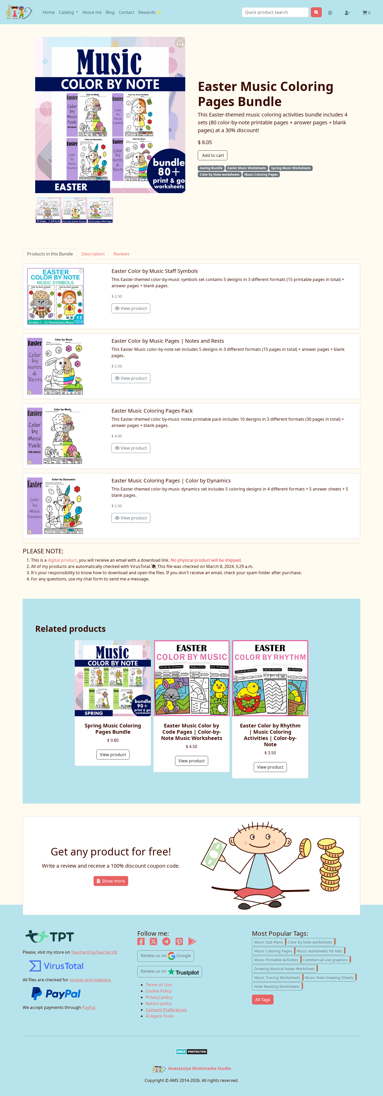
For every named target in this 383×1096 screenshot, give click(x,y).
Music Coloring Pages (274, 950)
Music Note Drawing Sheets (330, 977)
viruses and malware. (91, 980)
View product (133, 308)
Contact (126, 12)
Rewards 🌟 (150, 12)
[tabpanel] (191, 401)
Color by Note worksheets (311, 942)
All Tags (262, 999)
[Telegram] (166, 943)
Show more (113, 881)
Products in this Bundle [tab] (50, 254)
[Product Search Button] (316, 12)
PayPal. (89, 1007)
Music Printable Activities (277, 959)
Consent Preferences (166, 1010)
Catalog (67, 12)
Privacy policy (159, 997)
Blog (110, 12)
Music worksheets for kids (320, 950)
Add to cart (213, 155)
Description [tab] (93, 254)
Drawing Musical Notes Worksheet (285, 968)
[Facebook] (141, 943)
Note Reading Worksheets (278, 986)
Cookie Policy (159, 991)
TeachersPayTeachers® (94, 952)
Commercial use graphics (326, 959)
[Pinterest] (179, 943)
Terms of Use (159, 985)
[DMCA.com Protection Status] (191, 1052)
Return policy (159, 1003)
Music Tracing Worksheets (278, 977)
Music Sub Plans (269, 942)
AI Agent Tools (160, 1016)
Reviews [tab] (121, 254)
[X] (153, 943)
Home (49, 12)
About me (92, 12)
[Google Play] (192, 943)
